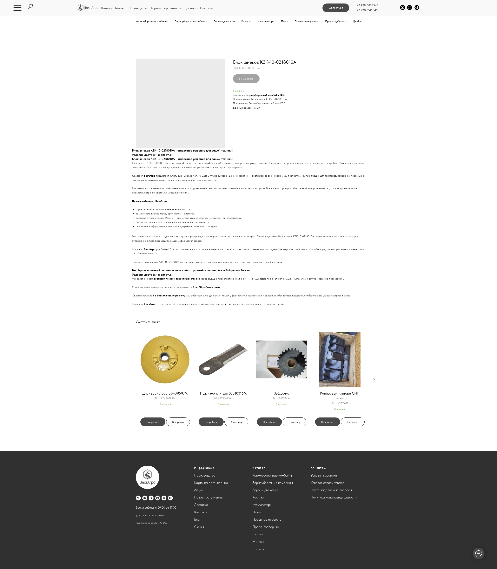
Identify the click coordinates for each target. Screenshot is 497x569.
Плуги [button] (284, 21)
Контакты (206, 8)
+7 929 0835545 (367, 5)
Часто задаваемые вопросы (331, 490)
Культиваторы (262, 505)
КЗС (282, 95)
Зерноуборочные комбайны (272, 483)
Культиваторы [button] (266, 21)
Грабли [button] (357, 21)
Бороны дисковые (265, 490)
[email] (144, 498)
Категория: (239, 95)
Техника (120, 8)
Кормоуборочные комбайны (272, 475)
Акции (198, 490)
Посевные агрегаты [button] (307, 21)
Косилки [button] (246, 21)
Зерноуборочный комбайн (262, 95)
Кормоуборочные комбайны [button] (152, 21)
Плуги (256, 512)
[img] (88, 7)
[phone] (138, 498)
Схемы (199, 527)
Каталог (106, 8)
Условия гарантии (324, 475)
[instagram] (164, 498)
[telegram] (151, 498)
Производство (138, 8)
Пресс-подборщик (336, 21)
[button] (335, 7)
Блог (197, 519)
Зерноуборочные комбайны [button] (191, 21)
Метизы (258, 541)
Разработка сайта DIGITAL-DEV (151, 522)
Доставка (191, 8)
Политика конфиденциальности (334, 497)
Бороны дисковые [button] (224, 21)
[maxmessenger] (170, 498)
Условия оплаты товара (328, 483)
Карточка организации (166, 8)
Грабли (257, 534)
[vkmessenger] (157, 498)
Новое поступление (208, 497)
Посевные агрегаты (267, 519)
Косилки (258, 497)
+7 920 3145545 (367, 10)
